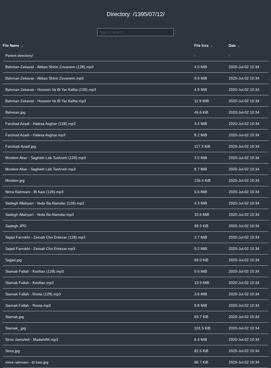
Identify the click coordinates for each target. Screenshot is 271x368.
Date (232, 46)
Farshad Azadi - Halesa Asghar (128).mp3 (40, 124)
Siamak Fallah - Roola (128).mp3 (33, 294)
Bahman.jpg (15, 112)
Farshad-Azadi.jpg (20, 146)
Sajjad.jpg (13, 260)
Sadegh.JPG (15, 226)
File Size (201, 46)
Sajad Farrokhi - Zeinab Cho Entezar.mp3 (40, 248)
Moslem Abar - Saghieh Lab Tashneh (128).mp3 (45, 158)
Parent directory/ (19, 55)
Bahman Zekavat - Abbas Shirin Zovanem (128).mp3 (49, 67)
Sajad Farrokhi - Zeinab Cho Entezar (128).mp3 (45, 237)
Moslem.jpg (15, 180)
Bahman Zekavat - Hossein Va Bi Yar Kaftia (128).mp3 (50, 89)
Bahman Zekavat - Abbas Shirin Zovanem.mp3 (44, 78)
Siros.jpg (12, 351)
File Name (11, 46)
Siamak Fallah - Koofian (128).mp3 (34, 271)
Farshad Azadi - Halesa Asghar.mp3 (35, 135)
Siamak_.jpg (15, 328)
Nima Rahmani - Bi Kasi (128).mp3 (34, 192)
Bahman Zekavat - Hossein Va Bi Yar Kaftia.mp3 (45, 101)
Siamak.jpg (14, 317)
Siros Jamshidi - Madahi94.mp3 (31, 339)
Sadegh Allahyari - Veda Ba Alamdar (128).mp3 (44, 203)
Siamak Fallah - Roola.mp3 (28, 305)
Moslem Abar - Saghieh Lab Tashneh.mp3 (40, 169)
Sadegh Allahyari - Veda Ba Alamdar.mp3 (39, 214)
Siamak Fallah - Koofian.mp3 (29, 283)
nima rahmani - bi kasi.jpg (26, 362)
